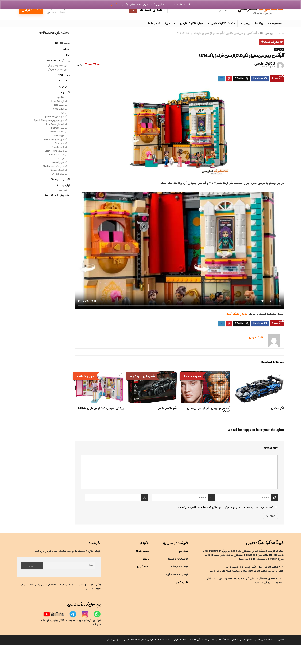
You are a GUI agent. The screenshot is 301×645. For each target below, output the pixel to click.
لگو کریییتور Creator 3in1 (56, 151)
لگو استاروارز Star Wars (56, 124)
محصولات (275, 23)
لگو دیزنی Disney (60, 179)
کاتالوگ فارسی (264, 63)
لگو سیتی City (61, 143)
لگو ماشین (277, 408)
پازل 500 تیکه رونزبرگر (58, 69)
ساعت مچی (63, 81)
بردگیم (66, 49)
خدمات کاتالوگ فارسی (222, 23)
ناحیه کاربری (181, 582)
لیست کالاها (142, 551)
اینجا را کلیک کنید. (237, 314)
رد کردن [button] (115, 5)
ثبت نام (183, 551)
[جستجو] (133, 10)
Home (280, 33)
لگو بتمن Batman (59, 128)
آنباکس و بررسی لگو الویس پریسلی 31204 (208, 410)
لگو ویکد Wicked (59, 174)
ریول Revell (63, 75)
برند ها (259, 23)
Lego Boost (61, 97)
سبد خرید (170, 23)
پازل (67, 55)
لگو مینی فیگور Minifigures (55, 166)
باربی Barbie (62, 43)
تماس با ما (154, 23)
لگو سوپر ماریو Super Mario (54, 139)
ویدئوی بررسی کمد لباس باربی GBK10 (101, 408)
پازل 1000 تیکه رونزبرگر (57, 65)
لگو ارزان (63, 112)
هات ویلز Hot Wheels (57, 196)
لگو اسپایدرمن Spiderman (55, 116)
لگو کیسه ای (62, 158)
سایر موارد (64, 87)
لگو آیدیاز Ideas (60, 105)
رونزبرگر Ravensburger (57, 61)
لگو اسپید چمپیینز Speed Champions (50, 120)
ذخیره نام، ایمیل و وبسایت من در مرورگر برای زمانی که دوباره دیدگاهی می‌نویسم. (225, 507)
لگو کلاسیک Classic (58, 155)
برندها (145, 559)
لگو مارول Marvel (59, 162)
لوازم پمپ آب (62, 185)
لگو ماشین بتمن (167, 408)
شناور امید (63, 190)
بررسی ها (245, 23)
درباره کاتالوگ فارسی (191, 23)
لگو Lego (65, 93)
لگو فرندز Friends (59, 147)
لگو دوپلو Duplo (60, 135)
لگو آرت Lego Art (59, 101)
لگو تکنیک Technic (58, 132)
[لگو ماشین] (259, 373)
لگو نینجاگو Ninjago (58, 170)
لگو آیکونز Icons (60, 109)
